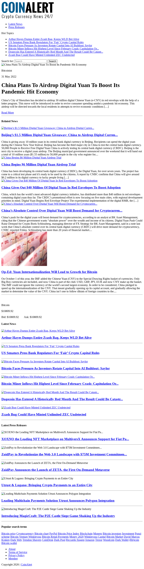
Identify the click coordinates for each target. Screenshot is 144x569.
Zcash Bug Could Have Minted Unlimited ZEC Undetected (43, 414)
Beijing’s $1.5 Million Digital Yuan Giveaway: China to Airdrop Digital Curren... (59, 135)
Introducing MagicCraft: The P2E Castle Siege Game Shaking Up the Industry (58, 516)
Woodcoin (108, 539)
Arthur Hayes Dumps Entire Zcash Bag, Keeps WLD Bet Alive (46, 337)
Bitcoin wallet (9, 543)
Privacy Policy (16, 555)
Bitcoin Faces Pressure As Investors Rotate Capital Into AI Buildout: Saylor (55, 368)
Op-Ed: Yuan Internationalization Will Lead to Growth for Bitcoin (49, 272)
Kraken (5, 539)
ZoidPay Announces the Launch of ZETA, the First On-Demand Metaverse (55, 470)
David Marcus (132, 536)
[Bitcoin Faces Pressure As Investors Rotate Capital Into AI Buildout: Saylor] (44, 361)
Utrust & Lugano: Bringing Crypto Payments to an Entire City (47, 485)
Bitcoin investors (112, 533)
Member (13, 558)
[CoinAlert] (72, 10)
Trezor (98, 539)
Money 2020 (76, 536)
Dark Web (16, 539)
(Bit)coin (134, 539)
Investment (128, 533)
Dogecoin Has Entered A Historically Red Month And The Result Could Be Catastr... (62, 399)
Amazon (89, 539)
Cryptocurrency (25, 533)
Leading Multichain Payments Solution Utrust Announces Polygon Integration (57, 500)
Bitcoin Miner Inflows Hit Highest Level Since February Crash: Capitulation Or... (60, 383)
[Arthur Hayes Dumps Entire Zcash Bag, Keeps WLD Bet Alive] (38, 330)
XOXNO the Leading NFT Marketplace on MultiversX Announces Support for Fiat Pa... (65, 439)
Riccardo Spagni (75, 539)
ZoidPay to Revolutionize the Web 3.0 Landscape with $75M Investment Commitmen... (64, 454)
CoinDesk (47, 539)
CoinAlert (26, 564)
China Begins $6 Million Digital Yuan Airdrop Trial (38, 164)
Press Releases (16, 27)
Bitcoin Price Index (68, 533)
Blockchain (86, 533)
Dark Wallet (122, 539)
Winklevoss (34, 536)
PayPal (53, 533)
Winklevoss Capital (95, 536)
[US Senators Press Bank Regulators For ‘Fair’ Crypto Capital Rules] (40, 346)
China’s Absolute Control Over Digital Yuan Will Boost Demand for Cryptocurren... (61, 210)
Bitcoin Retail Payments (55, 536)
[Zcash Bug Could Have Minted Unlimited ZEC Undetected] (35, 407)
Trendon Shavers (31, 539)
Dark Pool (59, 539)
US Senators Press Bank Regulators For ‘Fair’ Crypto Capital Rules (50, 353)
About (11, 549)
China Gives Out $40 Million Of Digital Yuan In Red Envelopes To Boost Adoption (61, 187)
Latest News (15, 23)
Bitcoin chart (41, 533)
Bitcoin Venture (19, 536)
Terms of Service (17, 552)
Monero (97, 533)
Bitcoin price (8, 533)
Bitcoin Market (114, 536)
